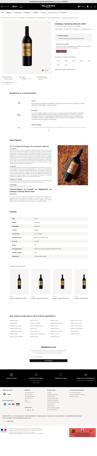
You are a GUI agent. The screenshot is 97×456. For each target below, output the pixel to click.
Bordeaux (64, 26)
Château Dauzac (34, 336)
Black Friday (10, 421)
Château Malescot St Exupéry (37, 333)
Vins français (21, 17)
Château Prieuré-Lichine (76, 320)
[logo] (48, 6)
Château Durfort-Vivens (15, 328)
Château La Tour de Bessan (16, 336)
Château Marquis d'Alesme (76, 328)
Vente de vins (4, 17)
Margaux (70, 26)
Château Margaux (14, 320)
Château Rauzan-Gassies (16, 325)
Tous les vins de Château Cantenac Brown (65, 69)
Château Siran (33, 328)
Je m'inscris (48, 360)
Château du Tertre (54, 333)
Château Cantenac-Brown (17, 150)
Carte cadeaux (51, 396)
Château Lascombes (35, 323)
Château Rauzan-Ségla (76, 323)
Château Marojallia (54, 336)
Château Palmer (54, 320)
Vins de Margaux (41, 17)
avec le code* (45, 1)
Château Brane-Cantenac (56, 323)
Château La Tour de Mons (76, 325)
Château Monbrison (75, 333)
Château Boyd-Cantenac (56, 331)
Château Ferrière (74, 331)
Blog (26, 400)
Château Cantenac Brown (54, 17)
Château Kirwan (54, 325)
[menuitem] (2, 12)
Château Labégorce (35, 331)
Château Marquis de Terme (36, 325)
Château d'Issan (13, 323)
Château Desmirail (54, 328)
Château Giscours (34, 320)
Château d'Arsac (14, 333)
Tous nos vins (13, 17)
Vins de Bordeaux (30, 17)
